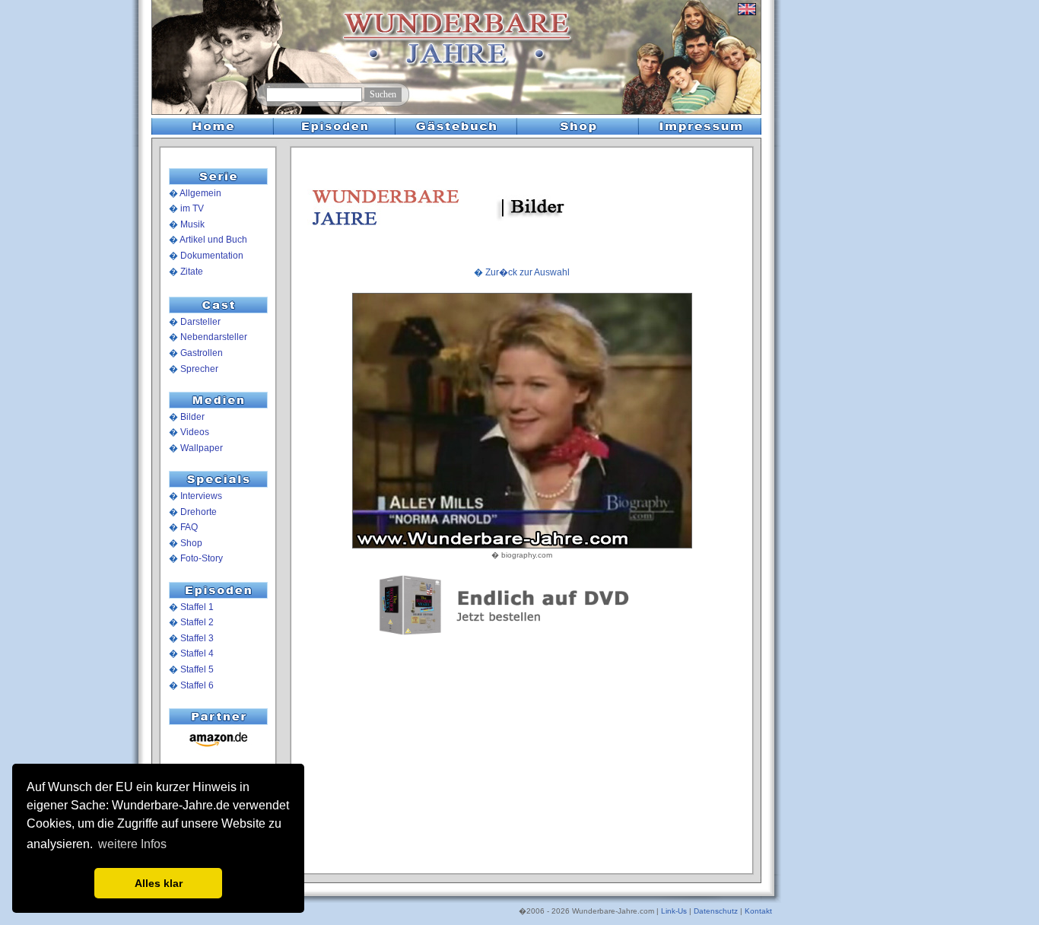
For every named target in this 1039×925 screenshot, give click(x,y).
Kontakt (758, 911)
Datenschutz (716, 911)
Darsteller (200, 321)
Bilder (192, 417)
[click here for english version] (747, 15)
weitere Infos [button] (132, 844)
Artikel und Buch (213, 239)
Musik (192, 224)
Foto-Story (201, 558)
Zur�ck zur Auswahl (527, 272)
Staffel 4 (197, 653)
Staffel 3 (197, 638)
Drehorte (198, 512)
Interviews (201, 496)
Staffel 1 (197, 607)
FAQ (189, 527)
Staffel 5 (197, 669)
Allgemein (200, 193)
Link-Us (674, 911)
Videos (194, 432)
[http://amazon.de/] (218, 747)
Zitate (191, 271)
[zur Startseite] (209, 84)
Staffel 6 (197, 685)
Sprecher (199, 369)
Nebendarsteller (213, 337)
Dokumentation (211, 255)
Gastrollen (201, 353)
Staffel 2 (197, 622)
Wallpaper (201, 448)
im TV (192, 208)
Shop (191, 543)
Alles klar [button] (159, 883)
